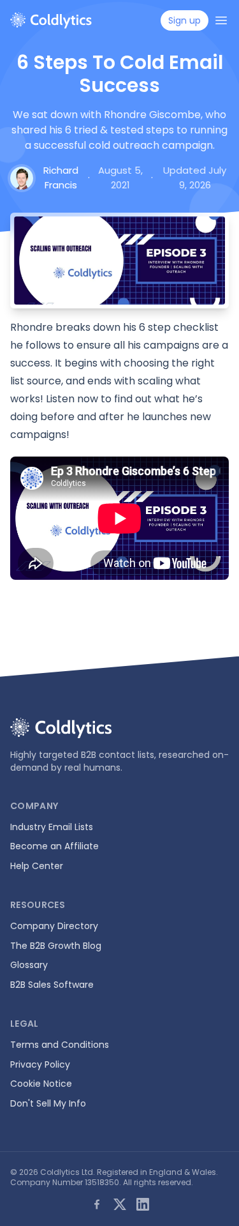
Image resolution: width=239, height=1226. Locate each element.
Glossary (29, 964)
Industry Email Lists (51, 827)
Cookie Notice (41, 1083)
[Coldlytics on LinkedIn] (142, 1204)
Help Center (36, 865)
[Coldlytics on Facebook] (97, 1204)
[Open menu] (221, 20)
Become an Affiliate (54, 846)
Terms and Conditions (59, 1044)
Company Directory (54, 926)
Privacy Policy (40, 1064)
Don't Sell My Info (48, 1103)
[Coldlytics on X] (119, 1204)
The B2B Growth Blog (55, 945)
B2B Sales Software (52, 984)
